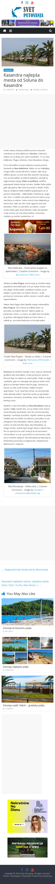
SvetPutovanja (23, 89)
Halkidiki (36, 89)
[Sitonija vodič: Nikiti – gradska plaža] (27, 677)
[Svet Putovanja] (5, 31)
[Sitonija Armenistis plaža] (27, 599)
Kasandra (8, 70)
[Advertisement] (27, 121)
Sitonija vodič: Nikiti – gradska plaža (23, 705)
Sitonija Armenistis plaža (17, 628)
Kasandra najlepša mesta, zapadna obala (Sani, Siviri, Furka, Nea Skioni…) (25, 583)
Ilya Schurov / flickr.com (27, 274)
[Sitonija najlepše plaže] (27, 638)
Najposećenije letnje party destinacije (25, 569)
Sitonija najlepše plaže (16, 666)
